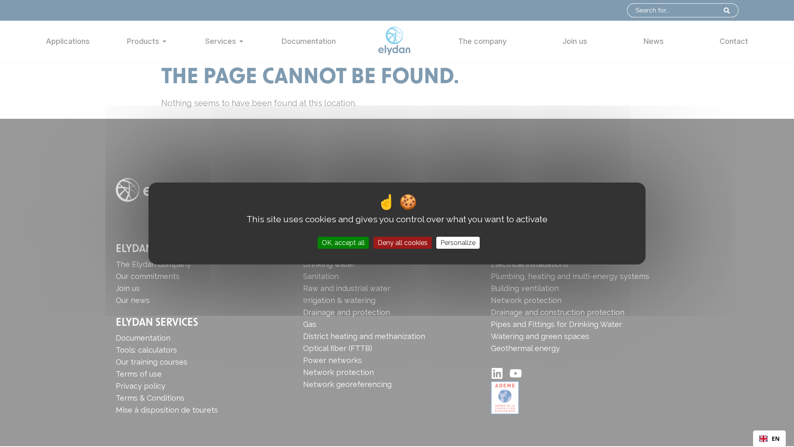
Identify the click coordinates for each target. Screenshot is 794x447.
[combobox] (769, 438)
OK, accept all (343, 243)
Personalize (458, 243)
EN (776, 438)
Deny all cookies (403, 243)
